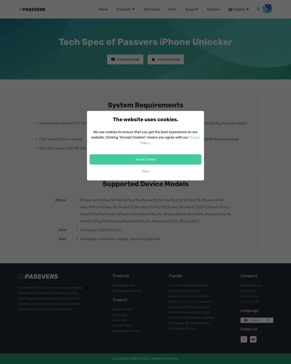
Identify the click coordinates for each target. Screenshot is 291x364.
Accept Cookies (145, 159)
